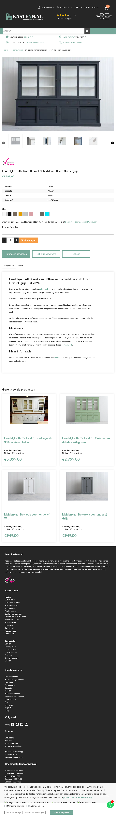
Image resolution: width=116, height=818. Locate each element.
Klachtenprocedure (12, 694)
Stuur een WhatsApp (15, 752)
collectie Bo (44, 289)
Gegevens (9, 266)
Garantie (8, 688)
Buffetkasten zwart (12, 603)
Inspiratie (8, 708)
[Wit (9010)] (4, 214)
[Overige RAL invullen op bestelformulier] (47, 214)
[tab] (9, 266)
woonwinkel (30, 764)
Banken (8, 644)
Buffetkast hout (17, 50)
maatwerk (68, 345)
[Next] (112, 143)
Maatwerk (9, 705)
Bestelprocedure (11, 677)
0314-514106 (12, 754)
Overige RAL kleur (10, 227)
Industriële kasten (12, 620)
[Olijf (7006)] (15, 214)
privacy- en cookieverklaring (77, 797)
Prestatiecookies (88, 802)
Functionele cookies (40, 802)
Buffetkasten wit (11, 605)
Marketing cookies (15, 806)
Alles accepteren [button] (61, 812)
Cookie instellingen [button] (13, 812)
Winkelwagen (28, 240)
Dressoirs (9, 625)
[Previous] (3, 143)
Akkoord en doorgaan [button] (35, 812)
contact (57, 357)
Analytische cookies (16, 802)
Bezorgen (9, 682)
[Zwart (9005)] (9, 214)
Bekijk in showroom (46, 254)
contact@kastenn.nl (15, 757)
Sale (6, 702)
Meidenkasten (10, 622)
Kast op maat (10, 631)
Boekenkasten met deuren (15, 617)
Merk (20, 266)
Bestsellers (9, 634)
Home (6, 50)
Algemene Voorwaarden (14, 696)
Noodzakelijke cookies (64, 802)
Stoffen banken (11, 652)
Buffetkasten (10, 600)
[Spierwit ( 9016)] (36, 214)
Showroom (9, 738)
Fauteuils (8, 655)
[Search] (87, 31)
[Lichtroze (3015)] (31, 214)
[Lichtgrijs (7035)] (26, 214)
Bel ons (76, 254)
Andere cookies (36, 806)
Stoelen (8, 661)
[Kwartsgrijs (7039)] (42, 214)
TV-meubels (10, 628)
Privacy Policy (10, 699)
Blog (7, 711)
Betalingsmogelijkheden (14, 679)
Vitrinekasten (10, 608)
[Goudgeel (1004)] (20, 214)
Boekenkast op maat (13, 614)
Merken (8, 691)
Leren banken (10, 649)
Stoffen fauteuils (12, 658)
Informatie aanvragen (16, 254)
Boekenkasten (10, 611)
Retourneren (10, 685)
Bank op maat (10, 647)
